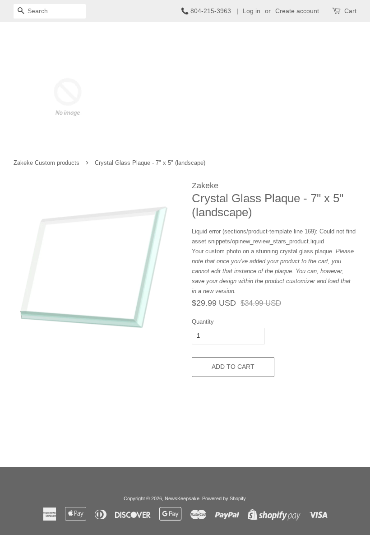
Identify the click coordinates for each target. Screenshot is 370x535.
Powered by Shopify (223, 498)
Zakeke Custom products (46, 162)
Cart (350, 10)
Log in (251, 10)
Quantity (203, 321)
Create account (297, 10)
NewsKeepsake (182, 498)
